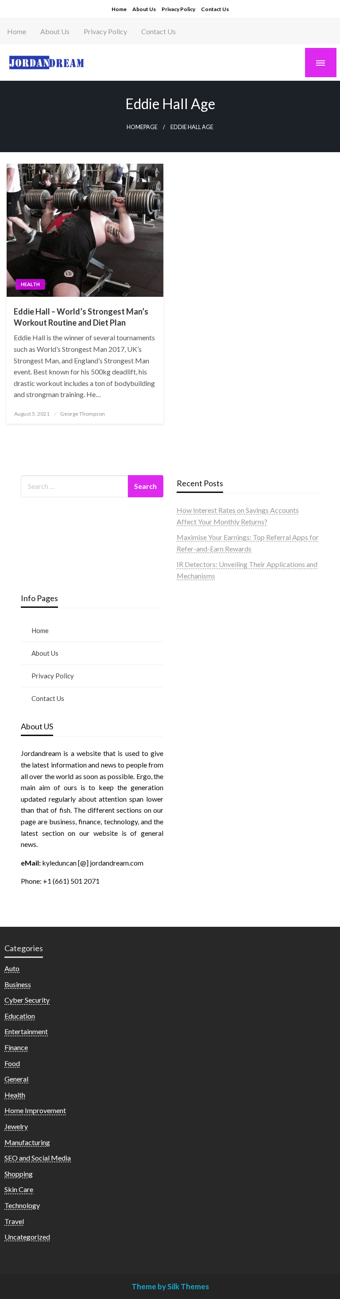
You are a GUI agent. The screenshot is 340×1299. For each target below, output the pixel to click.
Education (19, 1016)
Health (30, 284)
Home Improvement (35, 1110)
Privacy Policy (178, 9)
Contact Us (215, 9)
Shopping (18, 1173)
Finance (16, 1047)
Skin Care (18, 1189)
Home (119, 9)
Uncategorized (27, 1236)
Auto (11, 968)
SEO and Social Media (37, 1157)
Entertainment (26, 1031)
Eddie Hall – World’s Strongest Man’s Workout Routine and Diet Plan (81, 317)
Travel (14, 1221)
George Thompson (82, 413)
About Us (144, 9)
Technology (22, 1205)
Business (17, 984)
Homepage (142, 127)
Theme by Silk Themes (170, 1286)
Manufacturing (27, 1142)
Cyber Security (27, 1000)
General (16, 1079)
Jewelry (16, 1126)
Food (12, 1063)
